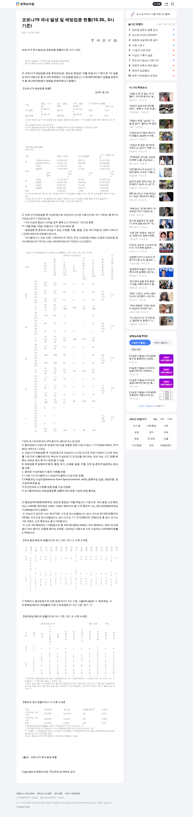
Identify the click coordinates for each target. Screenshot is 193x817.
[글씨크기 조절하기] (109, 40)
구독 (158, 4)
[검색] (173, 3)
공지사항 (58, 793)
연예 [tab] (162, 419)
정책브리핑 (27, 4)
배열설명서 (166, 445)
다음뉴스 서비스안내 (25, 793)
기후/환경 (151, 425)
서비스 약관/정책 (72, 793)
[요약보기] (92, 40)
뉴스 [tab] (155, 419)
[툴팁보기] (173, 24)
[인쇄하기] (115, 40)
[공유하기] (166, 3)
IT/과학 (151, 438)
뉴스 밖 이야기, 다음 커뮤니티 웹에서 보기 (156, 14)
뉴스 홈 (136, 425)
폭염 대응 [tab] (136, 349)
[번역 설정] (104, 40)
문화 (136, 438)
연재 (151, 445)
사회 (166, 425)
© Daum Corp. (23, 807)
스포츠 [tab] (170, 419)
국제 (166, 432)
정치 (151, 432)
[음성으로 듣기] (98, 40)
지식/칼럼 (137, 445)
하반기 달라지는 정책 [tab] (163, 342)
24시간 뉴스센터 (44, 793)
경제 (136, 432)
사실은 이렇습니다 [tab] (140, 342)
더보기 (150, 405)
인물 (166, 438)
